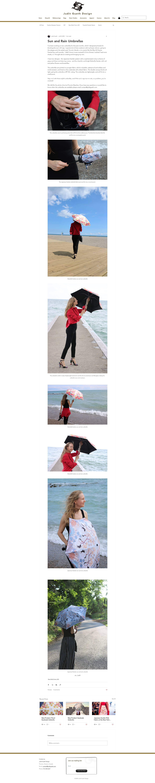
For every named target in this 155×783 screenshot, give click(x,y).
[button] (119, 18)
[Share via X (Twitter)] (52, 685)
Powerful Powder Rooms (89, 25)
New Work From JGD (74, 25)
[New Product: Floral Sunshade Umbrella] (51, 708)
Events (100, 25)
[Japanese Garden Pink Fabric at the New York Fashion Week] (103, 708)
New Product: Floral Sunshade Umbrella (48, 719)
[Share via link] (60, 685)
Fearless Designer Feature (53, 25)
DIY (64, 25)
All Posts (42, 25)
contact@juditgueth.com (49, 766)
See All (113, 699)
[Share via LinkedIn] (56, 685)
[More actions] (106, 36)
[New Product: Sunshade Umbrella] (77, 708)
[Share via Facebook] (48, 685)
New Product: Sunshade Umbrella (76, 719)
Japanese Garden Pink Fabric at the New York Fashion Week (101, 719)
